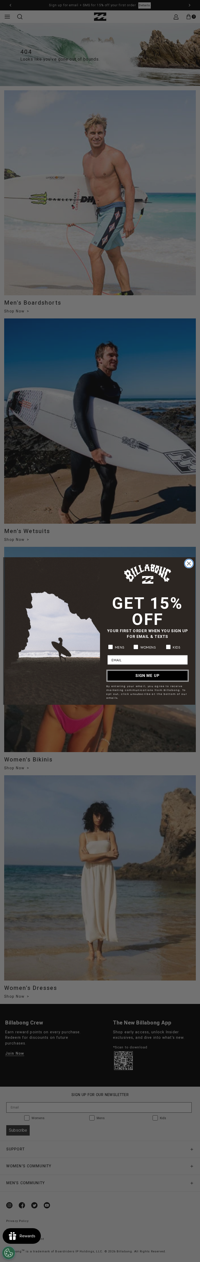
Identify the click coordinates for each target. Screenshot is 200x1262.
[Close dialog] (189, 563)
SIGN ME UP (147, 675)
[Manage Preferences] (8, 1252)
